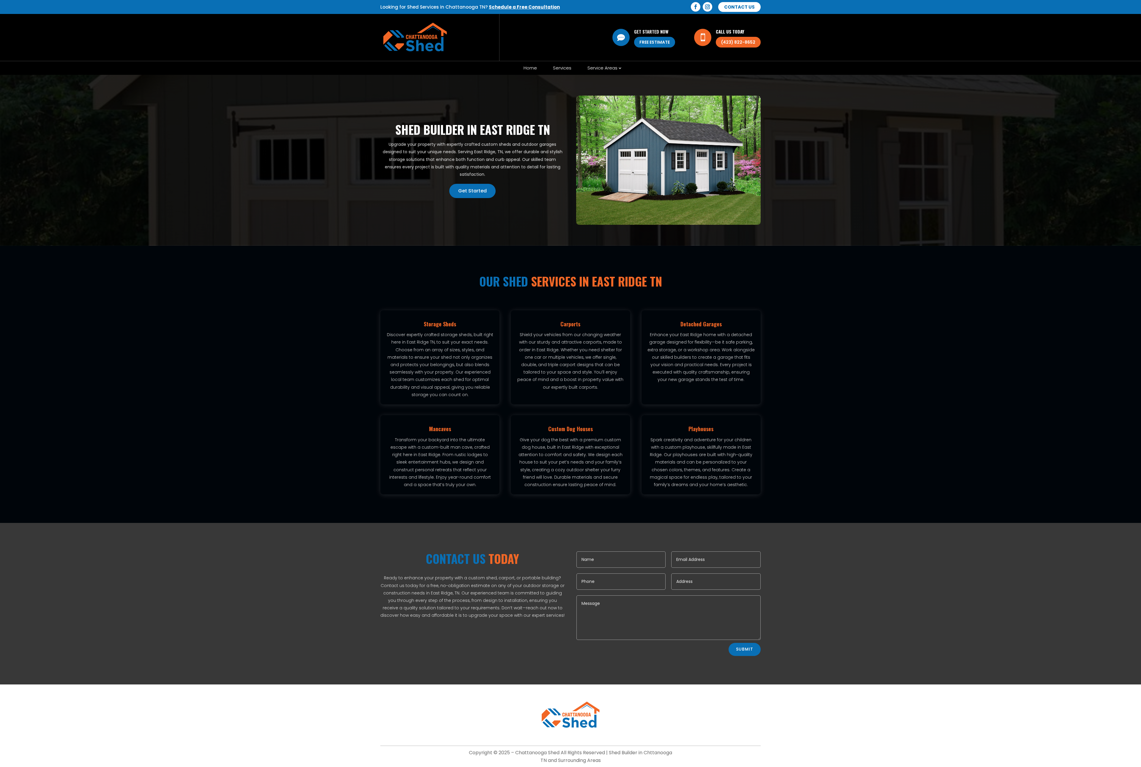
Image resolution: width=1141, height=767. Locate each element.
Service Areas (602, 68)
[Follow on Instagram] (707, 7)
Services (562, 68)
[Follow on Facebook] (695, 7)
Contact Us (739, 7)
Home (530, 68)
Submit (744, 649)
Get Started (472, 190)
